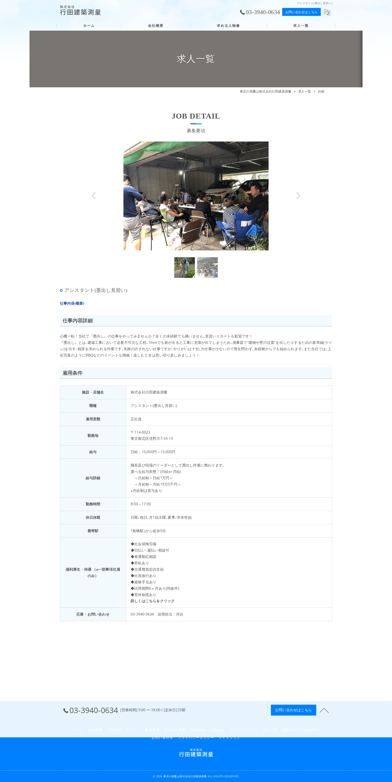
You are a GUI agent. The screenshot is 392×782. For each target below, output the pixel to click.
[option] (196, 203)
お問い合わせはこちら (301, 12)
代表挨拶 (114, 730)
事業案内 (152, 730)
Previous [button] (137, 203)
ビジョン (133, 730)
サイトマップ (229, 738)
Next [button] (255, 203)
